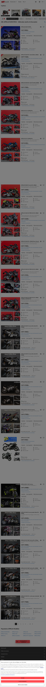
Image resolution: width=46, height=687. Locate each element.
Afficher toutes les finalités (22, 684)
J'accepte (22, 677)
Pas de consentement (22, 681)
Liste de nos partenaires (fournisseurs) (8, 674)
